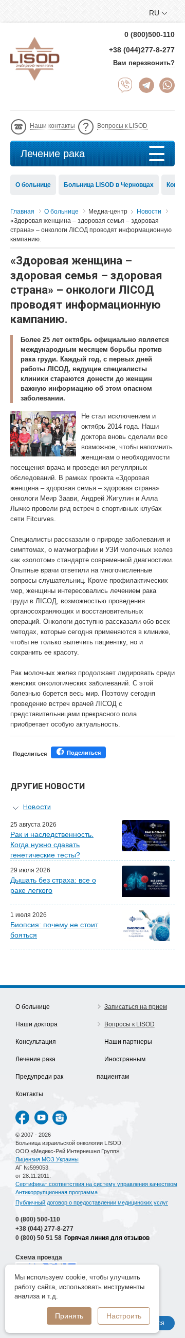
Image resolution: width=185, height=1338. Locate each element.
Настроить (123, 1316)
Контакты (29, 1094)
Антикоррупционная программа (56, 1192)
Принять (69, 1316)
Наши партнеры (128, 1041)
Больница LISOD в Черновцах (109, 184)
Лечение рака (53, 153)
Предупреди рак (39, 1076)
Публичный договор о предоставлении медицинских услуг (91, 1202)
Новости (37, 807)
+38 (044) (44, 1228)
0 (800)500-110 (149, 34)
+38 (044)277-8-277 (142, 50)
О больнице (33, 184)
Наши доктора (36, 1024)
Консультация (35, 1041)
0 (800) (37, 1219)
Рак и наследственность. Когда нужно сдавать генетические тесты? (52, 844)
